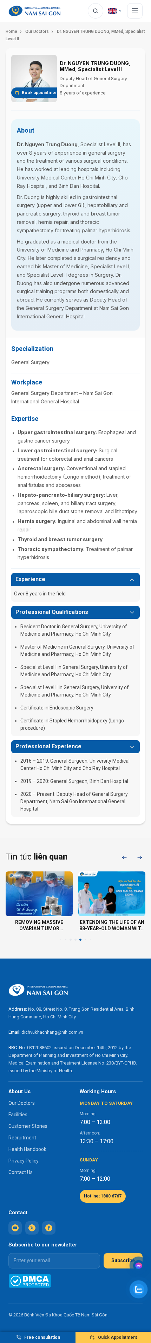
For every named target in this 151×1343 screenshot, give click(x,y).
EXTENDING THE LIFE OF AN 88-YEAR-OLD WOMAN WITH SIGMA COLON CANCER (112, 925)
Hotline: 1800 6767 (103, 1196)
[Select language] (115, 11)
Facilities (17, 1114)
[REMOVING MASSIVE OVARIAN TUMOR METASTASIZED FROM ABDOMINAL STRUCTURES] (39, 893)
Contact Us (20, 1172)
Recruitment (22, 1137)
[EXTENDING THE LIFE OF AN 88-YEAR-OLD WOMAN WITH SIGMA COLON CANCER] (111, 893)
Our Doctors (37, 31)
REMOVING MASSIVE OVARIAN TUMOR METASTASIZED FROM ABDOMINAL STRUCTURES (39, 925)
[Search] (95, 11)
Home (11, 31)
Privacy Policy (23, 1161)
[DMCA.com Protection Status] (29, 1281)
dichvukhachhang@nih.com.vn (52, 1032)
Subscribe (123, 1260)
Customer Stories (27, 1126)
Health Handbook (27, 1149)
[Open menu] (135, 11)
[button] (124, 857)
